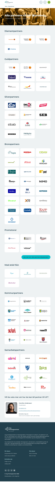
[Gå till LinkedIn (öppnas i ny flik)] (6, 470)
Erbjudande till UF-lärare (11, 453)
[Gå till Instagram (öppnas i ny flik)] (8, 470)
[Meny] (49, 2)
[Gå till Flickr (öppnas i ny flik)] (14, 470)
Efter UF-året (32, 455)
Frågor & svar (8, 461)
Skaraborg (11, 6)
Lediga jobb (7, 463)
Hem (6, 6)
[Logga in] (45, 2)
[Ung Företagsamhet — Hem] (12, 429)
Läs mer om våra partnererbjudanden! (36, 257)
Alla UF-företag (33, 453)
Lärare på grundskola (10, 455)
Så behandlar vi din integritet (12, 476)
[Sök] (41, 2)
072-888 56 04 (22, 408)
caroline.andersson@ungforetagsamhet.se (29, 410)
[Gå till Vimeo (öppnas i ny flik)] (11, 470)
